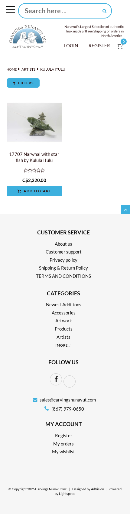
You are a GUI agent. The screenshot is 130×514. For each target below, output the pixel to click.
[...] (64, 345)
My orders (63, 443)
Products (64, 328)
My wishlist (63, 451)
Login (71, 45)
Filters (25, 83)
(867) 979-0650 (67, 409)
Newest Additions (63, 304)
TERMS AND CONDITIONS (63, 276)
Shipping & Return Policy (63, 267)
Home (12, 69)
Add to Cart (37, 191)
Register (99, 45)
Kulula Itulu (52, 69)
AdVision (97, 489)
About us (63, 244)
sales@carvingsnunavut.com (68, 399)
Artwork (63, 320)
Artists (28, 69)
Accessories (64, 312)
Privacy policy (63, 260)
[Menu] (11, 11)
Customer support (64, 251)
